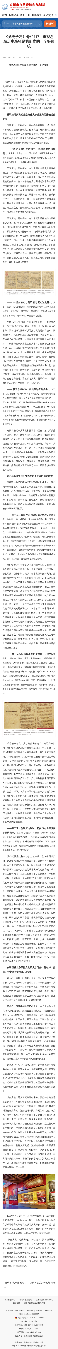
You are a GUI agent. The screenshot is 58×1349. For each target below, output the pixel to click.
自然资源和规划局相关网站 (34, 1303)
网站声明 (48, 1310)
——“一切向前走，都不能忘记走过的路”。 (29, 302)
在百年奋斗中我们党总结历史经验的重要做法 (30, 476)
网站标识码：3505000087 (29, 1314)
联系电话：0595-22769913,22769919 (29, 1325)
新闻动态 (13, 15)
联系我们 (9, 1310)
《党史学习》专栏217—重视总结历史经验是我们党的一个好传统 (29, 41)
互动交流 (48, 15)
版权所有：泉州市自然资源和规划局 (29, 1336)
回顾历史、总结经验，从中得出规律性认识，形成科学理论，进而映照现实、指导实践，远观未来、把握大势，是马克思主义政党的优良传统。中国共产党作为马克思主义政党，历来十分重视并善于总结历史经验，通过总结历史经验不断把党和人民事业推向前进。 (29, 134)
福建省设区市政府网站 (44, 1300)
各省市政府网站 (25, 1300)
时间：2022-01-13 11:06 (12, 57)
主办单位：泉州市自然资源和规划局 (29, 1342)
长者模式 (50, 23)
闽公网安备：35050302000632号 (31, 1318)
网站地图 (29, 1310)
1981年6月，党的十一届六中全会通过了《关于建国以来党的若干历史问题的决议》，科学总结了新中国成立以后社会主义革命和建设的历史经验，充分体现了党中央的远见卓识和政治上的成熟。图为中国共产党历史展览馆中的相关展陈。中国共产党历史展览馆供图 (29, 1224)
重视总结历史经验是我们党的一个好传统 (28, 65)
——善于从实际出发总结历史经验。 (26, 654)
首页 (4, 15)
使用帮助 (39, 1310)
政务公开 (25, 15)
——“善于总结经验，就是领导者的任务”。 (28, 389)
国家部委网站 (10, 1300)
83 (32, 57)
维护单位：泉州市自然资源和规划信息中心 (29, 1346)
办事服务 (37, 15)
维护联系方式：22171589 (29, 1329)
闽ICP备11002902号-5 (29, 1321)
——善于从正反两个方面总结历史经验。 (28, 515)
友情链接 (16, 1303)
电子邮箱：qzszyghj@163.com (29, 1332)
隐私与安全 (19, 1310)
